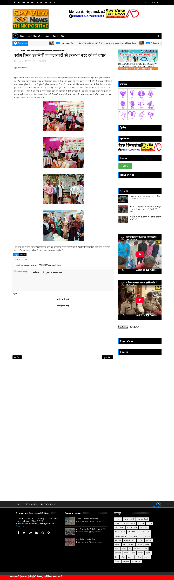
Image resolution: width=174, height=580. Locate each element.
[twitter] (19, 2)
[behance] (46, 2)
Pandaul (145, 536)
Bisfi (117, 523)
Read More (21, 526)
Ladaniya (145, 532)
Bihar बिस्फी (142, 519)
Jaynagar (120, 532)
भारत (133, 553)
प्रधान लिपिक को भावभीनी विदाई (85, 539)
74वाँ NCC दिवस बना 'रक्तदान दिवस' (87, 519)
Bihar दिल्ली (129, 519)
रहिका (123, 557)
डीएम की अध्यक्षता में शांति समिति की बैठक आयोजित (91, 529)
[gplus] (23, 2)
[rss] (41, 2)
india (149, 540)
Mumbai (133, 536)
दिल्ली (117, 549)
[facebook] (14, 2)
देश (29, 36)
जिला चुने (37, 36)
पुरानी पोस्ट (107, 357)
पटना (134, 43)
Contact (155, 2)
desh (140, 540)
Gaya (149, 523)
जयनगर (131, 544)
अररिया (117, 544)
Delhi (141, 523)
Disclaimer (31, 504)
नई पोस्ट (17, 357)
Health (143, 528)
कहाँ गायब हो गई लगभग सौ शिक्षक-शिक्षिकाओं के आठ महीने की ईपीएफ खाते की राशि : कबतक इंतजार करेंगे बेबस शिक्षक (85, 43)
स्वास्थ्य (46, 36)
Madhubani (121, 536)
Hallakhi (119, 528)
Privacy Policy (49, 504)
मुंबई (116, 557)
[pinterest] (28, 2)
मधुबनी (44, 43)
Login (125, 166)
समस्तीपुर (126, 561)
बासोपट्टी (118, 553)
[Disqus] (63, 395)
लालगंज (146, 557)
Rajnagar (129, 540)
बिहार (22, 36)
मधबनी (140, 553)
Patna (118, 540)
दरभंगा (147, 544)
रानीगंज (138, 557)
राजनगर (130, 557)
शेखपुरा (117, 561)
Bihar (118, 519)
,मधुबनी (43, 61)
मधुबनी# (22, 255)
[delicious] (54, 2)
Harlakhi (132, 528)
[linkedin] (36, 532)
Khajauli (132, 532)
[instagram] (50, 2)
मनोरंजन (62, 36)
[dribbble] (37, 2)
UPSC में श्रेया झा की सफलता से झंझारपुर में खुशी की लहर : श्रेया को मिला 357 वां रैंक (145, 209)
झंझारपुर (139, 544)
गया (124, 544)
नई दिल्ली (137, 549)
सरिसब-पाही (136, 561)
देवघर (124, 549)
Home (145, 2)
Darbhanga (129, 523)
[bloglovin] (32, 2)
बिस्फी (126, 553)
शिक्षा (54, 36)
